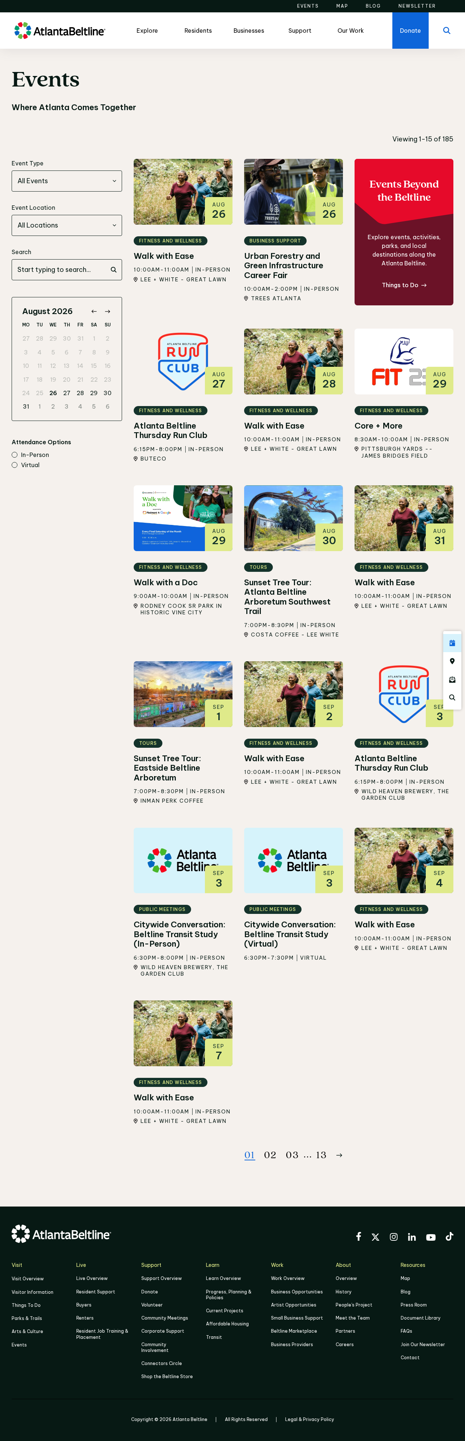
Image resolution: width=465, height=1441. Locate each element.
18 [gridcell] (40, 379)
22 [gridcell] (94, 379)
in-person (35, 455)
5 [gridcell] (53, 352)
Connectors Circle (161, 1363)
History (344, 1292)
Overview (346, 1278)
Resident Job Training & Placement (102, 1334)
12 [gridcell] (53, 365)
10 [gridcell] (26, 365)
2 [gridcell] (107, 338)
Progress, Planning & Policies (228, 1294)
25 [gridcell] (40, 393)
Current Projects (224, 1310)
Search (21, 252)
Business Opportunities (297, 1292)
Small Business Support (297, 1318)
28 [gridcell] (39, 338)
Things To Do (26, 1305)
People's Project (354, 1305)
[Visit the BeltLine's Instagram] (394, 1238)
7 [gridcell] (80, 352)
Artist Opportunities (293, 1305)
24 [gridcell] (26, 393)
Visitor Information (32, 1292)
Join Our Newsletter (423, 1344)
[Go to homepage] (60, 30)
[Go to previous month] (94, 311)
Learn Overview (223, 1278)
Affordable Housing (227, 1323)
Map (405, 1278)
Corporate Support (162, 1331)
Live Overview (92, 1278)
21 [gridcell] (80, 379)
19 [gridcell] (53, 379)
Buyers (84, 1305)
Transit (214, 1337)
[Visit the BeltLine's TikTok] (449, 1237)
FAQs (406, 1331)
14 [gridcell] (80, 365)
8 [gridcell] (94, 352)
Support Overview (161, 1278)
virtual (30, 465)
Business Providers (292, 1344)
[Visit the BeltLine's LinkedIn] (412, 1238)
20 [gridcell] (66, 379)
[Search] (447, 30)
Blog (406, 1292)
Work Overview (287, 1278)
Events (19, 1345)
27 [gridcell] (26, 338)
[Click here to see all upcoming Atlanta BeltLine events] (452, 643)
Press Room (414, 1305)
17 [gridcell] (26, 379)
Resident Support (95, 1292)
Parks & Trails (27, 1318)
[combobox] (67, 181)
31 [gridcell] (80, 338)
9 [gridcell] (108, 352)
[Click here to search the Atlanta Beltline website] (452, 698)
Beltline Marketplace (294, 1331)
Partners (345, 1331)
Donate (149, 1292)
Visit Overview (28, 1278)
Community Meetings (164, 1318)
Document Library (421, 1318)
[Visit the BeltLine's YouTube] (431, 1238)
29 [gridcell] (53, 338)
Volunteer (152, 1305)
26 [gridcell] (53, 393)
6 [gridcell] (67, 352)
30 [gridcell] (67, 338)
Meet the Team (353, 1318)
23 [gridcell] (108, 379)
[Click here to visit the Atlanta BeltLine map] (452, 661)
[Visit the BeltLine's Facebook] (358, 1237)
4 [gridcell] (39, 352)
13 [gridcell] (67, 365)
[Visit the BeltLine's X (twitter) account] (375, 1238)
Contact (410, 1357)
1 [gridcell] (94, 338)
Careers (345, 1344)
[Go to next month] (107, 311)
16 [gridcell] (108, 365)
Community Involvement (155, 1347)
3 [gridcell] (26, 352)
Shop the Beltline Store (167, 1376)
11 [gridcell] (39, 365)
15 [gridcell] (94, 365)
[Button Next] (339, 1155)
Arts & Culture (27, 1331)
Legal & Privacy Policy (309, 1419)
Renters (85, 1318)
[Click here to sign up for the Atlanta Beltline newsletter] (452, 679)
